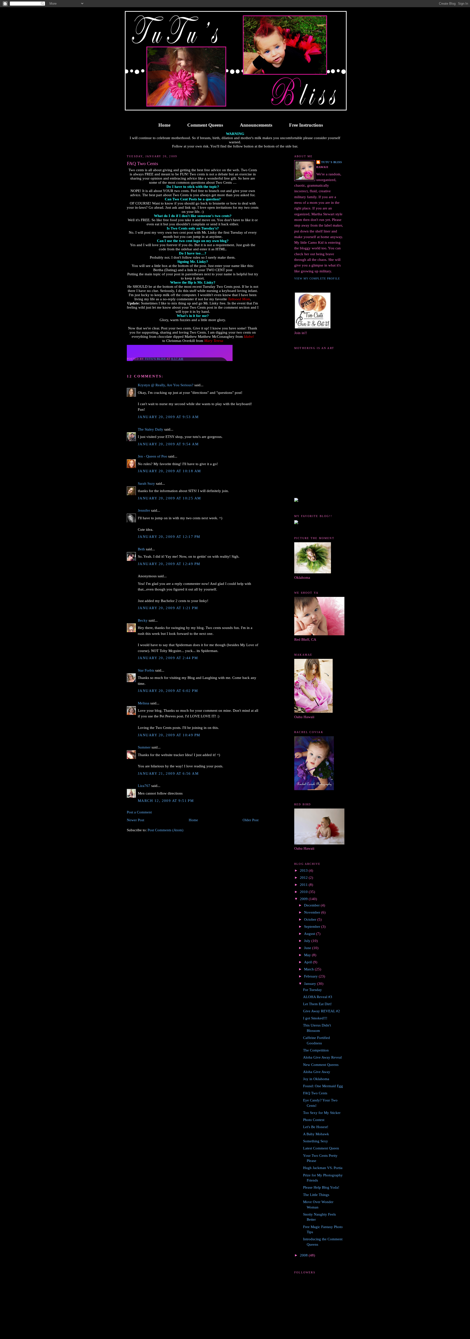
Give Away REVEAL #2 (321, 1011)
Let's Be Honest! (315, 1127)
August (310, 934)
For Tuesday (312, 990)
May (308, 955)
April (308, 962)
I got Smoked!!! (315, 1018)
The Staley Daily (150, 429)
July (307, 941)
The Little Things (316, 1195)
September (312, 927)
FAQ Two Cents (315, 1093)
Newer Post (135, 820)
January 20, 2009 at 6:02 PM (168, 691)
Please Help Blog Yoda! (321, 1187)
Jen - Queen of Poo (152, 456)
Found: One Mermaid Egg (323, 1086)
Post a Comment (139, 812)
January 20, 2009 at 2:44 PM (168, 658)
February (311, 976)
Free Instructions (306, 125)
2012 (304, 878)
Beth (141, 549)
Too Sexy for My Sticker (322, 1113)
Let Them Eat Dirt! (317, 1004)
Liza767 (144, 786)
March (309, 969)
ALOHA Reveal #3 (317, 997)
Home (164, 125)
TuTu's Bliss (331, 162)
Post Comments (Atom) (165, 830)
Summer (144, 747)
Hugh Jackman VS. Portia (322, 1168)
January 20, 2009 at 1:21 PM (168, 608)
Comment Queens (205, 125)
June (308, 948)
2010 (304, 892)
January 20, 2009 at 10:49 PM (169, 735)
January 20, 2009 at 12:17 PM (169, 537)
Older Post (250, 820)
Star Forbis (146, 670)
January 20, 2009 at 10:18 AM (169, 471)
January (310, 984)
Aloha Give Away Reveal (322, 1057)
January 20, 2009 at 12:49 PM (169, 564)
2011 (304, 885)
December (312, 905)
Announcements (256, 125)
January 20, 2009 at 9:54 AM (168, 444)
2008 (304, 1255)
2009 (304, 899)
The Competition (316, 1050)
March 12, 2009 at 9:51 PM (166, 801)
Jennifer (144, 510)
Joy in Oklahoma (316, 1079)
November (312, 912)
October (310, 919)
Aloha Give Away (316, 1072)
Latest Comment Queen (321, 1148)
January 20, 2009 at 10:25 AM (169, 498)
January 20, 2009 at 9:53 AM (168, 417)
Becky (143, 620)
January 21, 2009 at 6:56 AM (168, 773)
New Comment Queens (321, 1065)
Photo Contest (313, 1120)
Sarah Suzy (146, 483)
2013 (304, 870)
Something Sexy (315, 1141)
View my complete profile (317, 278)
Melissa (143, 703)
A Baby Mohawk (316, 1134)
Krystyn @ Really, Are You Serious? (165, 385)
